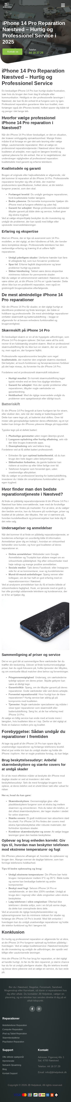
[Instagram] (39, 1009)
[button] (63, 5)
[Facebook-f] (32, 1009)
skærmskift (42, 372)
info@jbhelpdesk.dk (56, 1072)
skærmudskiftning (11, 347)
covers (21, 818)
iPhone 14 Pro (18, 134)
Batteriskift (11, 404)
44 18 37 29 (53, 1066)
